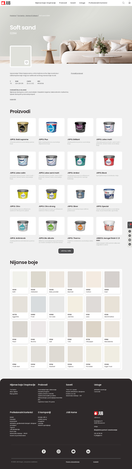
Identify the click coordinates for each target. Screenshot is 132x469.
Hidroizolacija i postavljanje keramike (50, 398)
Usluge (82, 3)
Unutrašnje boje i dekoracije (47, 390)
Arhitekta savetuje (100, 390)
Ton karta (13, 390)
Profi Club (13, 431)
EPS (39, 400)
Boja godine (14, 394)
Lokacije (40, 423)
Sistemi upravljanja (44, 425)
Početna (13, 16)
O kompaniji (44, 412)
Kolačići (95, 462)
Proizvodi (63, 3)
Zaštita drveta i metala (46, 394)
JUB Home (71, 412)
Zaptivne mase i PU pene (46, 402)
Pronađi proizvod (77, 73)
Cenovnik (97, 392)
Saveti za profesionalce (18, 435)
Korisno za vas (71, 394)
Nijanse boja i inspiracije (45, 3)
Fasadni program (43, 392)
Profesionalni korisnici (98, 3)
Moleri (12, 417)
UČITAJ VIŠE (66, 251)
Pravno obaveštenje (72, 462)
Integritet (41, 421)
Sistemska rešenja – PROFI (18, 433)
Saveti (73, 3)
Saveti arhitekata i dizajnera (75, 392)
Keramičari (13, 421)
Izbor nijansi (14, 392)
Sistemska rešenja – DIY (74, 396)
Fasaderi (13, 419)
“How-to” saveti (71, 390)
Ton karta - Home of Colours (27, 16)
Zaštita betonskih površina (47, 396)
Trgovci (12, 427)
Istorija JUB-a (42, 417)
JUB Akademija (15, 429)
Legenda (13, 99)
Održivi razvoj (42, 419)
